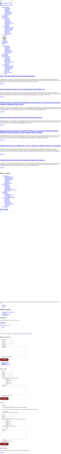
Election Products (5, 7)
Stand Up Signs (8, 22)
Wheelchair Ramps (8, 33)
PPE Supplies (7, 14)
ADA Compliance (5, 26)
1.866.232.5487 (3, 325)
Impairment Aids (8, 30)
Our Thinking (5, 41)
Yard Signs (7, 25)
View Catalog (4, 209)
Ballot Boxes (7, 10)
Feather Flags (7, 19)
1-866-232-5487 (5, 42)
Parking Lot (7, 31)
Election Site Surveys (9, 29)
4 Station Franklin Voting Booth (8, 312)
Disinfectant (7, 194)
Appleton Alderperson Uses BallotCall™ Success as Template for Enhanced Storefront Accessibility (30, 145)
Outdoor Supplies (8, 13)
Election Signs (7, 11)
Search (4, 40)
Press (3, 307)
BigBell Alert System (9, 28)
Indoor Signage (8, 21)
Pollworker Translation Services (11, 189)
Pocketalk (4, 313)
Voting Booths (7, 8)
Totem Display (7, 24)
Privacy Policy (23, 333)
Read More (2, 83)
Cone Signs (7, 18)
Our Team (4, 305)
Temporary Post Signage (9, 23)
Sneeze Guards (7, 196)
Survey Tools (7, 32)
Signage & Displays (6, 17)
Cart (4, 43)
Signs (7, 381)
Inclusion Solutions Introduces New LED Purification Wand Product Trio (22, 89)
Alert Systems (8, 380)
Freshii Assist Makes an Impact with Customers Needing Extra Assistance (22, 160)
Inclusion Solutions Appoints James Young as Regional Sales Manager (21, 117)
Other (7, 384)
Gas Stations (4, 34)
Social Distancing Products (10, 197)
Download (2, 452)
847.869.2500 (3, 322)
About (3, 304)
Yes (7, 427)
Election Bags (7, 9)
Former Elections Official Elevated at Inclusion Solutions (17, 76)
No (6, 428)
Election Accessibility (9, 12)
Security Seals (5, 15)
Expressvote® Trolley (6, 314)
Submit (4, 359)
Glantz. (30, 333)
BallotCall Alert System (9, 27)
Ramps (7, 379)
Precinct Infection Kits (9, 195)
